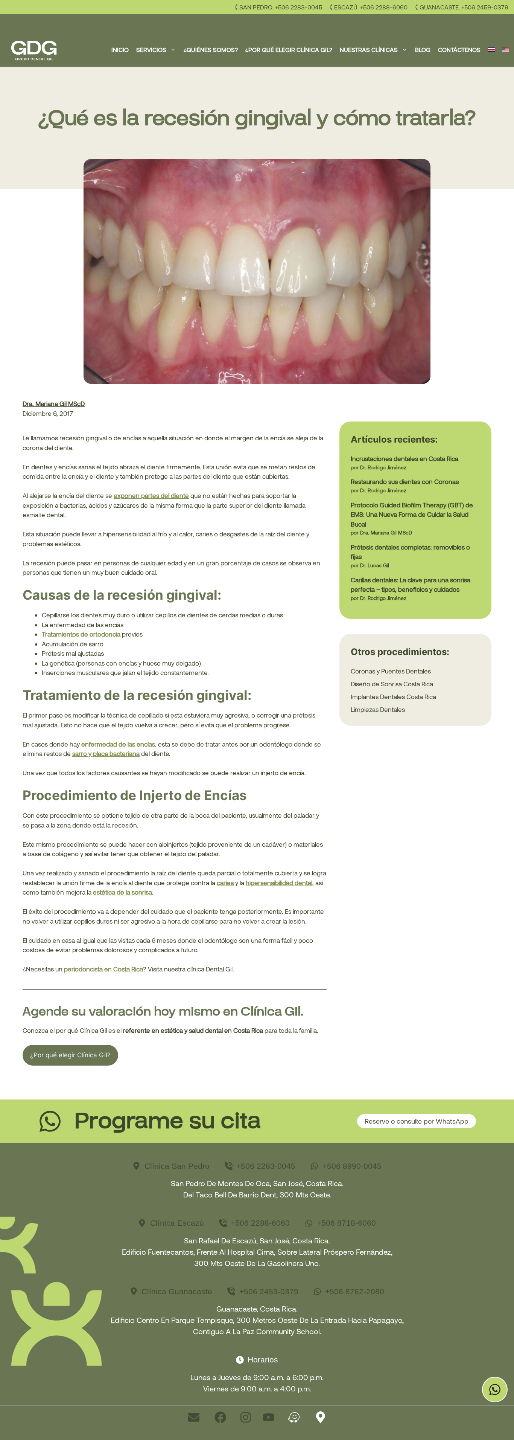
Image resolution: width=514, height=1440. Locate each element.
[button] (173, 49)
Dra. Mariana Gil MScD (54, 403)
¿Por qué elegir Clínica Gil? (288, 49)
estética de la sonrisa (122, 892)
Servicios (151, 49)
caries (225, 882)
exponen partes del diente (151, 495)
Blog (422, 49)
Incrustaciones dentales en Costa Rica (404, 458)
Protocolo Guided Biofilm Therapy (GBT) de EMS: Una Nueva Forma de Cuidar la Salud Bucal (412, 514)
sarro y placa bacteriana (106, 753)
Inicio (120, 49)
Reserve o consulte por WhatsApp (416, 1121)
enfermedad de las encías (118, 744)
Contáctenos (459, 49)
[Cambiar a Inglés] (506, 49)
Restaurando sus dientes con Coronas (405, 481)
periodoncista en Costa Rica (103, 969)
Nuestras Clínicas (369, 49)
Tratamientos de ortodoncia (81, 634)
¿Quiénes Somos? (211, 49)
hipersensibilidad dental (279, 882)
